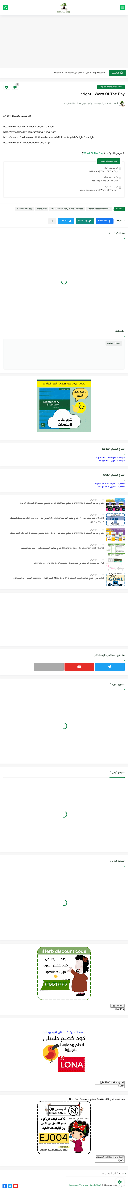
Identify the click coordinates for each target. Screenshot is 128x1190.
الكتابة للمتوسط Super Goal (110, 484)
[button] (105, 221)
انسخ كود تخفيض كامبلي (112, 1082)
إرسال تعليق (113, 343)
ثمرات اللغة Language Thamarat (85, 1185)
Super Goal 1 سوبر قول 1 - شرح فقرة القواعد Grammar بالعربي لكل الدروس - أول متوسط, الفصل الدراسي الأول (57, 520)
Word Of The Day (93, 153)
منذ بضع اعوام (109, 168)
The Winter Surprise (95, 73)
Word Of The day (24, 209)
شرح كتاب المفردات (113, 1173)
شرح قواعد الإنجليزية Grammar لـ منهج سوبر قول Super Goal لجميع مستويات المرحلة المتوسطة (57, 533)
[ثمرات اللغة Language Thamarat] (64, 8)
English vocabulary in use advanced (67, 209)
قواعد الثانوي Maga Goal (112, 461)
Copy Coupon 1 (117, 1006)
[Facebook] (49, 667)
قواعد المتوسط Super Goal (110, 458)
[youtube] (79, 667)
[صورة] (115, 504)
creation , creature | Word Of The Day (99, 190)
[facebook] (4, 1186)
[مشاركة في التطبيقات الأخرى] (52, 221)
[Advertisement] (64, 42)
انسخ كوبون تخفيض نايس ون (110, 1157)
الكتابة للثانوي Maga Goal (111, 487)
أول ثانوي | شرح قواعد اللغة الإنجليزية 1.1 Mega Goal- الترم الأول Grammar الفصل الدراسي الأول (58, 578)
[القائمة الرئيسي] (122, 7)
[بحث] (5, 7)
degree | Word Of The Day (105, 181)
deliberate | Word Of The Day (103, 172)
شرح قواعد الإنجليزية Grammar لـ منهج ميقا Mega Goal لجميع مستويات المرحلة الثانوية (62, 503)
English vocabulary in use (111, 87)
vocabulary (41, 209)
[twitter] (110, 667)
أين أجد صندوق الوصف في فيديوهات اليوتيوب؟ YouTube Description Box (69, 563)
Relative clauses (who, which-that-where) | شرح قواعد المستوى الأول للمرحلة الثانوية (62, 548)
